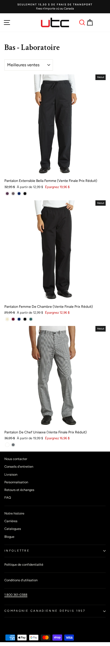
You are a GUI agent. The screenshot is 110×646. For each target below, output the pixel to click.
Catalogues (12, 529)
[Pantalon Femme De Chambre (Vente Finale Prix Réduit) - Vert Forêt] (31, 319)
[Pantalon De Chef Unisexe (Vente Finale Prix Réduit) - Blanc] (7, 445)
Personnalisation (16, 482)
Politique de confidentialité (23, 564)
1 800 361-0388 (15, 595)
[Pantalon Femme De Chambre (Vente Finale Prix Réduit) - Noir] (25, 319)
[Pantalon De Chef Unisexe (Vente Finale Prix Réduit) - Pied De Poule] (13, 445)
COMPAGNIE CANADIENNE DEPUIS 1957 (44, 610)
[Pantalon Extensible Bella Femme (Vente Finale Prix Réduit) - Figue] (13, 193)
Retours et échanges (19, 490)
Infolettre (17, 550)
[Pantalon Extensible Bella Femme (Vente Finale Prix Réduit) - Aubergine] (7, 193)
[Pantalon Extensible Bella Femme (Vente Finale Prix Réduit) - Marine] (19, 193)
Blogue (9, 537)
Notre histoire (14, 513)
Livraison (10, 474)
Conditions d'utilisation (21, 580)
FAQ (7, 497)
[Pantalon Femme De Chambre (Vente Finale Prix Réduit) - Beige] (7, 319)
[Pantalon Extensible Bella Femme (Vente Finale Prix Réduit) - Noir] (25, 193)
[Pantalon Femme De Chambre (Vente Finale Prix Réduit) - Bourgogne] (13, 319)
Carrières (10, 521)
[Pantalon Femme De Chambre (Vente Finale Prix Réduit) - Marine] (19, 319)
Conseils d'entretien (18, 466)
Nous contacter (15, 459)
